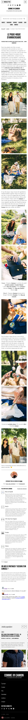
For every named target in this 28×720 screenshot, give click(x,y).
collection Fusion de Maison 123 (13, 67)
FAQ (2, 691)
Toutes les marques (22, 488)
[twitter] (15, 5)
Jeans (25, 22)
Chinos (11, 24)
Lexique (3, 702)
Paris (15, 62)
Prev (23, 626)
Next (25, 626)
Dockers (22, 286)
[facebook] (8, 5)
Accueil (3, 29)
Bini (25, 424)
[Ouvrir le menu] (25, 2)
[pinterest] (12, 5)
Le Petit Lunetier (9, 285)
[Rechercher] (24, 19)
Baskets (3, 22)
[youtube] (17, 5)
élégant (21, 199)
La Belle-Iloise (12, 424)
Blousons (20, 22)
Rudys (10, 288)
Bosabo (15, 295)
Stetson (13, 283)
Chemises (15, 22)
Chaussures (9, 22)
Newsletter (7, 2)
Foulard (17, 285)
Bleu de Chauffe (11, 286)
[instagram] (10, 5)
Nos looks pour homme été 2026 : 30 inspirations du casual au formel (11, 635)
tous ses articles (10, 484)
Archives (3, 698)
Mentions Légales (5, 717)
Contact (3, 687)
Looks (7, 29)
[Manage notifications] (2, 717)
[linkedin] (19, 5)
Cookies (13, 717)
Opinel (16, 426)
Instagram (22, 484)
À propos (3, 684)
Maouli (21, 285)
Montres (16, 24)
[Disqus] (14, 603)
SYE (16, 290)
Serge (21, 481)
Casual (5, 562)
